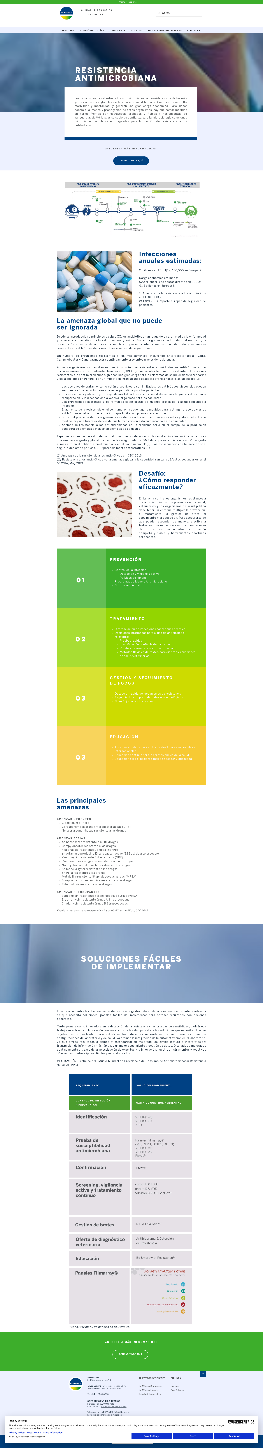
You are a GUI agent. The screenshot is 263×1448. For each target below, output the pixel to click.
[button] (93, 30)
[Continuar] (203, 1374)
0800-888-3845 (107, 1404)
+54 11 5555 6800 (100, 1394)
